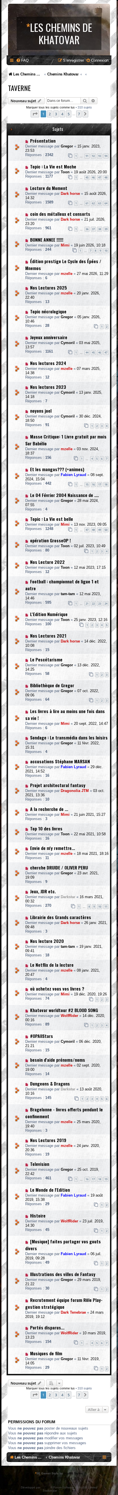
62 (93, 203)
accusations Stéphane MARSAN (60, 761)
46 (93, 177)
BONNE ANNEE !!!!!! (46, 239)
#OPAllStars (41, 1035)
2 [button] (50, 114)
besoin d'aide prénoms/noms (57, 1059)
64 (106, 203)
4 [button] (62, 114)
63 (99, 203)
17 (99, 484)
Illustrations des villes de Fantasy (62, 1274)
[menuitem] (22, 60)
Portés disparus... (47, 1327)
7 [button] (79, 114)
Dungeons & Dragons (50, 1083)
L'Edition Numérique (49, 614)
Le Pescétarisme (46, 659)
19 (106, 1179)
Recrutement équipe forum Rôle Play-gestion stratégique (64, 1303)
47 (99, 177)
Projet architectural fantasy (57, 785)
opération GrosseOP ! (50, 540)
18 (106, 484)
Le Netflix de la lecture (52, 964)
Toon (65, 172)
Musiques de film (46, 1353)
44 (87, 352)
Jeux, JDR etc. (43, 891)
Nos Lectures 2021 (48, 635)
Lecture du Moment (48, 188)
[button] (35, 113)
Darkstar (68, 897)
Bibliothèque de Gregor (52, 685)
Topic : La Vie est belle (51, 518)
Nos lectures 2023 (48, 386)
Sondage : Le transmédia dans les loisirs (69, 737)
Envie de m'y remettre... (52, 847)
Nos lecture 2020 (47, 940)
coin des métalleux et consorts (60, 213)
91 (87, 156)
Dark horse (70, 193)
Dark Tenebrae (73, 1312)
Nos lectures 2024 (48, 363)
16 (93, 484)
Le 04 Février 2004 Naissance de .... (64, 495)
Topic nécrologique (48, 311)
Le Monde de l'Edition (50, 1189)
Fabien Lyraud (73, 475)
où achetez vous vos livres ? (57, 988)
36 (87, 229)
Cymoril (68, 343)
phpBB (45, 1487)
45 (87, 177)
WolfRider (69, 1016)
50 (106, 530)
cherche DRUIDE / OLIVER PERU (59, 867)
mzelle (66, 273)
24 (106, 603)
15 (87, 484)
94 (106, 156)
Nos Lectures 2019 (48, 1140)
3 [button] (56, 114)
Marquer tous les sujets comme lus (50, 107)
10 (106, 251)
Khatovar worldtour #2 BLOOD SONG (64, 1010)
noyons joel (41, 410)
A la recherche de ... (49, 808)
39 (106, 229)
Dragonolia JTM (75, 791)
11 (106, 906)
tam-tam (68, 594)
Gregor (67, 146)
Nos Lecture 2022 (47, 561)
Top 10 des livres (46, 828)
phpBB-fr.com (67, 1490)
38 (99, 229)
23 (99, 603)
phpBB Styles (73, 1473)
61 (87, 203)
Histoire (38, 1215)
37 (93, 229)
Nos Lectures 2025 (48, 287)
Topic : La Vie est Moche (53, 166)
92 (93, 156)
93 (99, 156)
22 (93, 603)
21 (87, 603)
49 (99, 530)
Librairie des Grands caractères (60, 917)
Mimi (65, 245)
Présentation (43, 140)
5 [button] (69, 114)
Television (39, 1163)
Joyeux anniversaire (48, 337)
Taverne (19, 88)
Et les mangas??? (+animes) (57, 469)
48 (106, 177)
